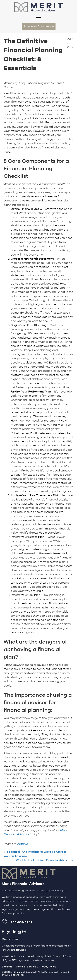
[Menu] (38, 18)
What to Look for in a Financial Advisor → (44, 860)
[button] (39, 26)
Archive (22, 844)
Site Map (7, 966)
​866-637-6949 (21, 922)
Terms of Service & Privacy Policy (36, 966)
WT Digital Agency (14, 975)
